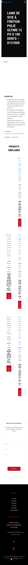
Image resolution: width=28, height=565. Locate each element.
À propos (14, 501)
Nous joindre (14, 510)
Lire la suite (20, 223)
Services (14, 505)
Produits (14, 503)
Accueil (14, 498)
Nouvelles (14, 508)
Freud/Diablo (15, 137)
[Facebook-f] (13, 549)
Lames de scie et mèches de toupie (14, 133)
